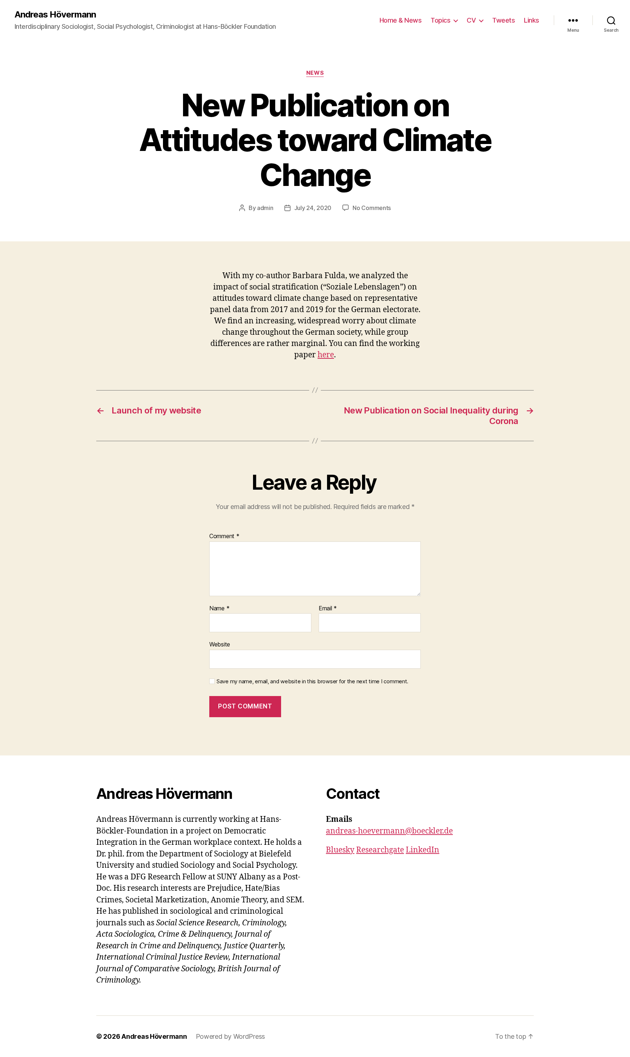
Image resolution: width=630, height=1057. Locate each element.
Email (328, 608)
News (315, 73)
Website (219, 644)
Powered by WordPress (230, 1036)
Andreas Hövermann (55, 14)
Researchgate (380, 850)
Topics (440, 20)
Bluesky (340, 850)
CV (471, 20)
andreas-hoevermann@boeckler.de (389, 831)
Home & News (401, 20)
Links (531, 20)
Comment (224, 536)
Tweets (503, 20)
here (326, 355)
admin (265, 207)
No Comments (372, 207)
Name (219, 608)
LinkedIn (422, 850)
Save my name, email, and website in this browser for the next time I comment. (312, 681)
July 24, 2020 (313, 207)
